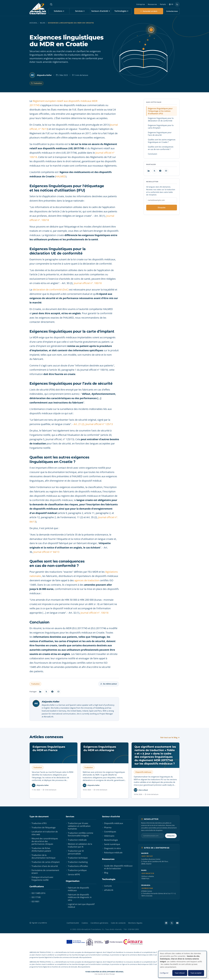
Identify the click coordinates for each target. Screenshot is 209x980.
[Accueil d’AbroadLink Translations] (38, 8)
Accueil (33, 23)
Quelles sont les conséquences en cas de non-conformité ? (160, 147)
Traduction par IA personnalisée (76, 852)
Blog (42, 23)
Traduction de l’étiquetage (44, 827)
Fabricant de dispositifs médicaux (78, 889)
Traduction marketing (78, 862)
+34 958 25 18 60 (147, 888)
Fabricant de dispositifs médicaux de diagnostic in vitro (80, 897)
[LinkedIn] (166, 923)
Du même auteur (110, 684)
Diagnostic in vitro (112, 848)
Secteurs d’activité (100, 11)
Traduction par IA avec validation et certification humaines (79, 826)
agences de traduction (86, 580)
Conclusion (152, 153)
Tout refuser (180, 973)
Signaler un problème (39, 923)
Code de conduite (118, 923)
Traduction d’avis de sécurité (45, 866)
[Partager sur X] (46, 691)
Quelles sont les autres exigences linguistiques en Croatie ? (161, 140)
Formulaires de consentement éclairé (45, 871)
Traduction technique (78, 857)
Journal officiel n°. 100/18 (88, 283)
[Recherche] (51, 4)
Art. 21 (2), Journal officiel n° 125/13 (93, 424)
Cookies (85, 923)
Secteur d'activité (111, 816)
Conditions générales (99, 923)
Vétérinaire (109, 836)
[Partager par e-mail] (58, 691)
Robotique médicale (113, 852)
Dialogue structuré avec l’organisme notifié (42, 878)
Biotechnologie (111, 840)
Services (79, 11)
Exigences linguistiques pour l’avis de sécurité (160, 133)
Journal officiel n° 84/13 (46, 552)
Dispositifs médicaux (113, 823)
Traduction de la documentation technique (43, 856)
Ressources (152, 4)
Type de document (39, 816)
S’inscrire (161, 207)
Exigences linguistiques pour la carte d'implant (160, 126)
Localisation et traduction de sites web (45, 833)
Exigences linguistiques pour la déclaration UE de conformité (160, 119)
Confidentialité (73, 923)
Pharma (107, 827)
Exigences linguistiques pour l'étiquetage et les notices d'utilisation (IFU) (160, 111)
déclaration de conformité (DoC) (51, 289)
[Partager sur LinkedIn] (40, 691)
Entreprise (140, 4)
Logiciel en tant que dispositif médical (81, 905)
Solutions (59, 11)
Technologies (121, 11)
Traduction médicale (77, 840)
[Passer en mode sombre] (177, 4)
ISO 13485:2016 (38, 893)
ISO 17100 (36, 897)
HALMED (61, 176)
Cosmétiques (110, 831)
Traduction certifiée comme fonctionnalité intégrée (80, 834)
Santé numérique (112, 844)
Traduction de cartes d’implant (46, 862)
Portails (163, 4)
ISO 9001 (35, 901)
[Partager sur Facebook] (52, 691)
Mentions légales (135, 923)
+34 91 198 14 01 (147, 856)
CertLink (108, 886)
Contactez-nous (172, 11)
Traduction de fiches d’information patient (41, 849)
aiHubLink (108, 890)
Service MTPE (74, 874)
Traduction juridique (77, 870)
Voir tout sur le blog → (169, 737)
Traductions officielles (78, 866)
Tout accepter (196, 973)
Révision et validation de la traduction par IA (80, 845)
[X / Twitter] (172, 923)
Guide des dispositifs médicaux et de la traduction (118, 867)
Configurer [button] (164, 973)
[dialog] (182, 964)
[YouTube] (177, 923)
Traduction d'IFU (39, 823)
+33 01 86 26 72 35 (147, 873)
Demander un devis (150, 11)
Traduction (38, 83)
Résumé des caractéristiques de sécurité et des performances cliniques (45, 841)
